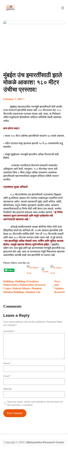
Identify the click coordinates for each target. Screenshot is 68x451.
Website (7, 389)
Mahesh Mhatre (21, 288)
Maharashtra (10, 284)
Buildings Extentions (26, 281)
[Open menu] (63, 8)
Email (7, 376)
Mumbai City (32, 292)
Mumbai (36, 288)
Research (59, 292)
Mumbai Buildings (13, 292)
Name (7, 363)
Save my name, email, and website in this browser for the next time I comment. (35, 403)
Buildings (8, 281)
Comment (9, 331)
